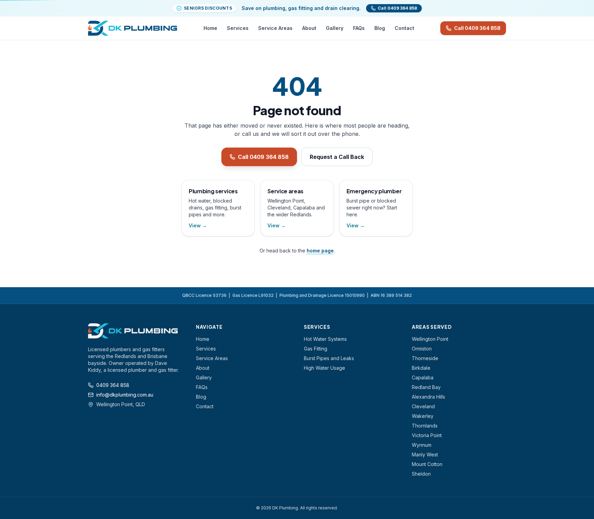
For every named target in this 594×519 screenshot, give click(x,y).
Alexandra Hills (428, 397)
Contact (404, 28)
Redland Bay (426, 387)
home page (320, 250)
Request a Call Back (337, 156)
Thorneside (425, 358)
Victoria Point (427, 435)
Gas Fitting (315, 349)
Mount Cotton (427, 464)
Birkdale (421, 368)
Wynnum (421, 445)
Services (238, 28)
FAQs (359, 28)
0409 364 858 (112, 385)
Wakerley (422, 416)
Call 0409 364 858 (477, 28)
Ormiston (422, 349)
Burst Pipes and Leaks (329, 358)
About (309, 28)
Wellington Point (430, 339)
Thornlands (425, 426)
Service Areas (275, 28)
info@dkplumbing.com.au (124, 395)
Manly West (425, 454)
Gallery (334, 28)
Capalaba (422, 377)
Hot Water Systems (325, 339)
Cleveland (423, 406)
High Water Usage (324, 368)
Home (210, 28)
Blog (379, 28)
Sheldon (421, 474)
